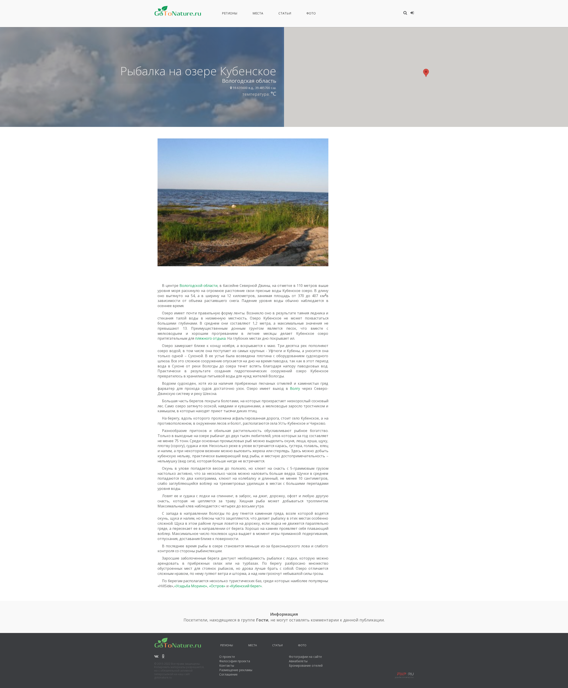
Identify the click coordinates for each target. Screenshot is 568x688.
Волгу (295, 388)
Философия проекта (234, 661)
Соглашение (228, 674)
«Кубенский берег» (245, 586)
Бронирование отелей (306, 665)
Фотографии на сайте (305, 656)
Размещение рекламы (235, 670)
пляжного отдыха (210, 338)
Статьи (284, 14)
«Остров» (217, 586)
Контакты (226, 665)
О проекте (227, 656)
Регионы (229, 14)
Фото (311, 14)
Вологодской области (198, 285)
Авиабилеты (298, 661)
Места (257, 14)
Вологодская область (249, 80)
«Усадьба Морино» (190, 586)
